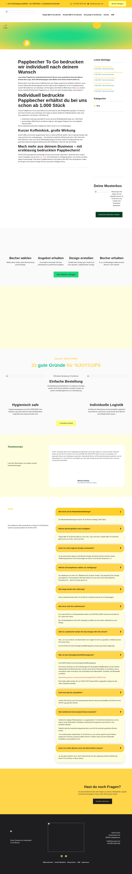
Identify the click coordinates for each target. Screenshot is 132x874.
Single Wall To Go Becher (51, 15)
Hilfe (112, 15)
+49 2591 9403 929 (113, 843)
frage (78, 88)
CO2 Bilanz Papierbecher (103, 67)
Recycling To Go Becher (93, 15)
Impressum (85, 862)
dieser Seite (42, 157)
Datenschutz (71, 862)
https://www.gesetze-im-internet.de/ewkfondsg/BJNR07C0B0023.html (82, 677)
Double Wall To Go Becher (72, 15)
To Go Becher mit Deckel (103, 89)
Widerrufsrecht (48, 862)
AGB (78, 862)
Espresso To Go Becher (102, 83)
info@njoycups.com (113, 841)
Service (106, 15)
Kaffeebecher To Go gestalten (105, 78)
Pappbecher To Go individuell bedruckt (108, 72)
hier (110, 558)
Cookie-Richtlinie (60, 862)
